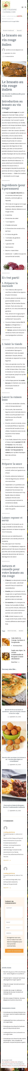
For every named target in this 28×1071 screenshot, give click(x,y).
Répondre (6, 860)
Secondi (19, 30)
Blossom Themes (7, 1066)
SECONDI (21, 630)
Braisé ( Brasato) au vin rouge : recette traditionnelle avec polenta (14, 1014)
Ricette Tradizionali (8, 30)
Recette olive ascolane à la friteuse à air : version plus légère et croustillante (14, 759)
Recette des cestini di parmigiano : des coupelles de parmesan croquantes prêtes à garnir (14, 1040)
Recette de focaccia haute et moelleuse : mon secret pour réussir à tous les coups (14, 711)
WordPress (22, 1066)
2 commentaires (9, 56)
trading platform (9, 832)
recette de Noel (12, 630)
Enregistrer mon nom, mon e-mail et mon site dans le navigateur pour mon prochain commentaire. (14, 942)
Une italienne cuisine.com (9, 1062)
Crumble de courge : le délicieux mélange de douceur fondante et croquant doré (13, 992)
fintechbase (7, 1012)
